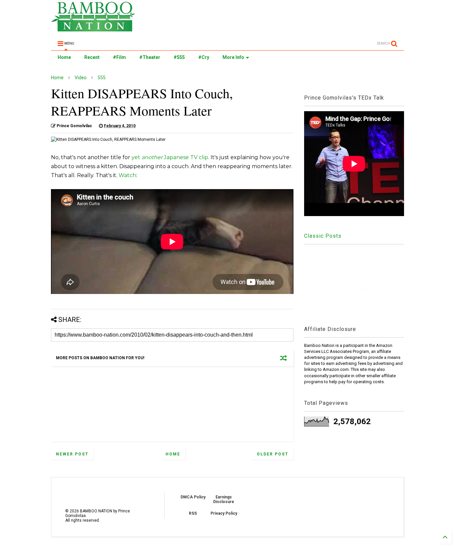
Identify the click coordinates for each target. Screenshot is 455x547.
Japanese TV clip (186, 157)
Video (81, 77)
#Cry (203, 57)
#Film (119, 57)
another (153, 157)
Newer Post (72, 454)
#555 (179, 57)
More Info (233, 57)
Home (64, 57)
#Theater (149, 57)
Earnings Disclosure (223, 499)
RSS (193, 513)
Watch (127, 175)
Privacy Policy (224, 513)
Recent (92, 57)
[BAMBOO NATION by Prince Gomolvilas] (93, 29)
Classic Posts (322, 236)
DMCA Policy (193, 497)
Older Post (272, 454)
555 (102, 77)
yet (137, 157)
